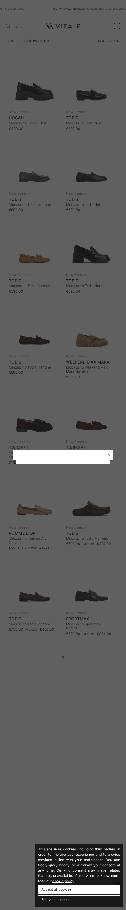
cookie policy (63, 881)
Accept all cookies (56, 889)
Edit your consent (55, 899)
